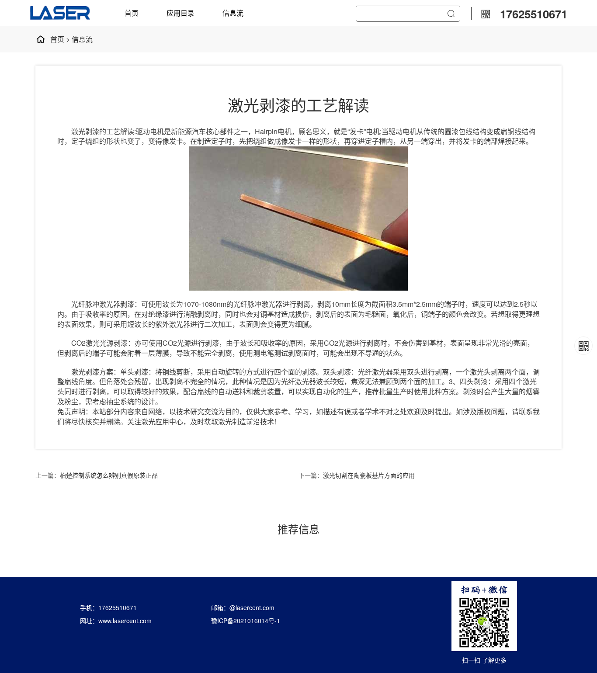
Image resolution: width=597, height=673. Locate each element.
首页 (132, 13)
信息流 (232, 13)
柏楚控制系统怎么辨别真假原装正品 (109, 475)
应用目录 (180, 13)
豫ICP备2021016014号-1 (245, 620)
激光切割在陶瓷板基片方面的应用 (369, 475)
